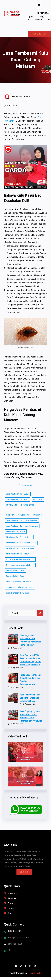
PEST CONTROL (27, 505)
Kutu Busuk (38, 499)
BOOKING (24, 872)
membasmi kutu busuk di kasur (19, 537)
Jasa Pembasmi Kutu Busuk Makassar (22, 520)
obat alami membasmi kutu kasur (20, 565)
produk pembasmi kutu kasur (18, 582)
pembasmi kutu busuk (15, 571)
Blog (10, 913)
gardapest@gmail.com (18, 937)
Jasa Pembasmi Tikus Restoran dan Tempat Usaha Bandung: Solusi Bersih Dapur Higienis (30, 660)
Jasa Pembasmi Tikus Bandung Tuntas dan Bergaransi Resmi (30, 697)
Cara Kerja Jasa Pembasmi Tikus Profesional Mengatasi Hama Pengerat (30, 640)
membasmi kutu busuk (15, 531)
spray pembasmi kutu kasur (17, 593)
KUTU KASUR (11, 505)
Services (12, 898)
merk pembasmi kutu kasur (17, 554)
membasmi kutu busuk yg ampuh (20, 548)
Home (11, 908)
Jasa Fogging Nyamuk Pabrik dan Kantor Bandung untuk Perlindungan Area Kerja (31, 716)
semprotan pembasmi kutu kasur (20, 587)
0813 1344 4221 (42, 14)
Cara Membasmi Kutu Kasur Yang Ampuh (23, 515)
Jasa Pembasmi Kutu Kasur (17, 499)
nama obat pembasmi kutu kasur (20, 559)
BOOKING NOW (39, 34)
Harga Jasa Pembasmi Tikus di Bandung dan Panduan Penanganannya (30, 680)
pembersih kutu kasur (15, 576)
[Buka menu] (39, 5)
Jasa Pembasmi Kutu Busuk (17, 494)
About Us (12, 893)
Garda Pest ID (36, 973)
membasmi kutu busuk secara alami (21, 543)
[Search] (40, 613)
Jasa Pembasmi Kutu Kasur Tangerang (22, 526)
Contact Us (13, 903)
